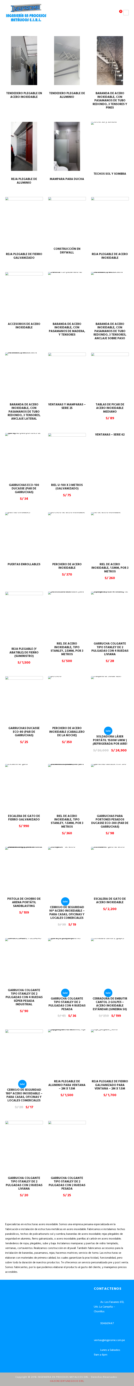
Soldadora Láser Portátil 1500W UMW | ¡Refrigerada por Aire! (110, 740)
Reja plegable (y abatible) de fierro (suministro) (24, 653)
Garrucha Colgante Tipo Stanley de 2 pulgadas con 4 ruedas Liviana (109, 649)
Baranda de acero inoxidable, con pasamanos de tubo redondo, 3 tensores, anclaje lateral (24, 411)
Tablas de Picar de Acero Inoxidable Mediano (110, 408)
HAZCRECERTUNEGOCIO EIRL (67, 1381)
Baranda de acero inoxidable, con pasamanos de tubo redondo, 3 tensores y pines (110, 100)
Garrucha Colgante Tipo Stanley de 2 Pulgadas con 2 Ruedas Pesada (67, 1183)
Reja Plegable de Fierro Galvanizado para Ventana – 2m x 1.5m (110, 1085)
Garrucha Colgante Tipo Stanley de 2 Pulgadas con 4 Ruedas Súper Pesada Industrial (24, 997)
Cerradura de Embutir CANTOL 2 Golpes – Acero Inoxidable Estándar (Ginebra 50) (110, 1004)
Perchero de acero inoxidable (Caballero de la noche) (67, 732)
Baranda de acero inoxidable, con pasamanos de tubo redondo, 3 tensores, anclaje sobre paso (110, 331)
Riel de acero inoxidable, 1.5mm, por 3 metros (109, 568)
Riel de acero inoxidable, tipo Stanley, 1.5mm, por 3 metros (67, 821)
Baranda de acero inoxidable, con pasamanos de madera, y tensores (67, 329)
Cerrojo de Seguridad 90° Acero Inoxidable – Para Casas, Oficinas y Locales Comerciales (67, 912)
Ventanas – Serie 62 (110, 434)
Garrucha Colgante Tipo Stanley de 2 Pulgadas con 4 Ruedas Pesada (67, 1004)
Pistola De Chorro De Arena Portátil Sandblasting (24, 902)
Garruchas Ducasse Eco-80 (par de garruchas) (24, 732)
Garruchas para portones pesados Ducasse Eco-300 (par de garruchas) (109, 821)
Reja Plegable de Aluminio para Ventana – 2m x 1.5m (66, 1085)
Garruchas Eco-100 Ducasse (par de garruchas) (24, 489)
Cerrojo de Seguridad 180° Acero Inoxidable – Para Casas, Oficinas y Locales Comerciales (24, 1095)
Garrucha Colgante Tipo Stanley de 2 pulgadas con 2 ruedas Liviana (24, 1183)
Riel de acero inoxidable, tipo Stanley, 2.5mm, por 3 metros (67, 649)
